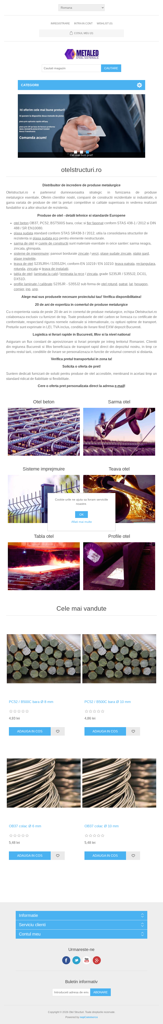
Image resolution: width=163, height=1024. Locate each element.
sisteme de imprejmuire (31, 253)
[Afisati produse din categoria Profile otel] (119, 566)
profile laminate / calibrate (33, 284)
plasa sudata (23, 233)
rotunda (19, 269)
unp (35, 289)
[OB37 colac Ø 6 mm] (44, 783)
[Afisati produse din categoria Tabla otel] (44, 566)
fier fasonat (95, 223)
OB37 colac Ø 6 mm (25, 826)
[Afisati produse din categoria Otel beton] (44, 432)
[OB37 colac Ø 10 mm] (119, 783)
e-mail (119, 386)
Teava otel (119, 469)
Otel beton (43, 401)
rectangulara (145, 264)
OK (81, 514)
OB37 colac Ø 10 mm (101, 826)
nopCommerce (89, 1017)
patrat (123, 284)
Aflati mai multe (81, 521)
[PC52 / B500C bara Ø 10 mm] (119, 659)
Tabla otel (44, 536)
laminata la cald (46, 274)
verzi (95, 253)
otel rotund (109, 284)
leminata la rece (72, 274)
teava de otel (23, 264)
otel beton (21, 223)
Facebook (66, 960)
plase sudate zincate (115, 253)
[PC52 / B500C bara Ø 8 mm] (44, 659)
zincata (32, 269)
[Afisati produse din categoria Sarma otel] (119, 432)
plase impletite (25, 258)
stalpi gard (141, 253)
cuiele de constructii (53, 243)
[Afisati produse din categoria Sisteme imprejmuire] (44, 499)
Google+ (97, 960)
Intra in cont (83, 23)
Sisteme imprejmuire (44, 469)
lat (131, 284)
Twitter (76, 960)
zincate (83, 253)
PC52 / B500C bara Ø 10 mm (107, 702)
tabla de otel (23, 274)
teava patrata (125, 264)
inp (28, 289)
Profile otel (119, 536)
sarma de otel (24, 243)
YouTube (87, 960)
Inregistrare (60, 23)
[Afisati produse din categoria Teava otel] (119, 499)
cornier (19, 289)
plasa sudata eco (45, 238)
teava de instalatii (55, 269)
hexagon (141, 284)
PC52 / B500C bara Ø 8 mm (31, 702)
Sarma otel (119, 401)
